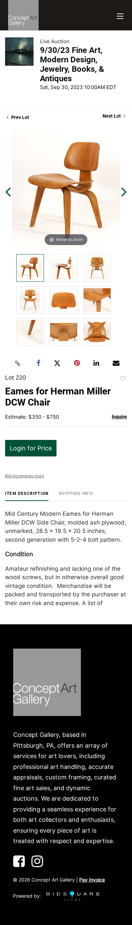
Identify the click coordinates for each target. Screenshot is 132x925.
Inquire (119, 417)
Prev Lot (19, 117)
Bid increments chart (24, 475)
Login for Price (31, 448)
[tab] (26, 496)
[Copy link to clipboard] (18, 363)
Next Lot (112, 116)
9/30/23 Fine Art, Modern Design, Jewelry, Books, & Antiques (72, 64)
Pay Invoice (92, 880)
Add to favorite (123, 378)
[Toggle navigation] (120, 15)
